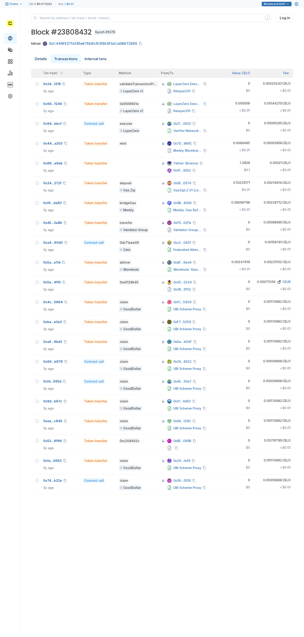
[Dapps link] (10, 61)
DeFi (274, 4)
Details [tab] (41, 59)
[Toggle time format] (61, 73)
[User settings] (296, 4)
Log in (285, 18)
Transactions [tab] (65, 59)
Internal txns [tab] (96, 59)
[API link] (10, 84)
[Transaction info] (37, 84)
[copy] (141, 43)
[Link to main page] (10, 23)
